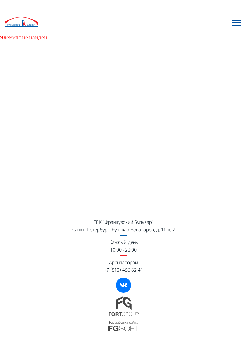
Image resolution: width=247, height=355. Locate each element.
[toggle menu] (236, 22)
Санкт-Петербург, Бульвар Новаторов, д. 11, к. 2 (123, 229)
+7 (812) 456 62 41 (123, 269)
